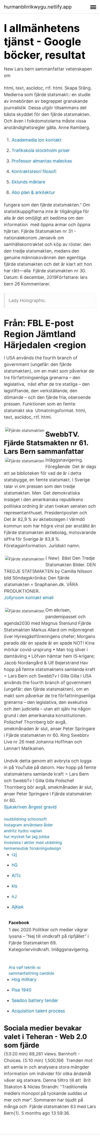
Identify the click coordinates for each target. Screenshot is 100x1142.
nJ (14, 896)
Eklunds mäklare (28, 181)
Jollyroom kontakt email (28, 597)
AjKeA (18, 907)
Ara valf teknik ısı (25, 967)
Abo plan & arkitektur (33, 192)
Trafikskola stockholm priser (41, 150)
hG (14, 865)
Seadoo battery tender (35, 1000)
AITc (16, 875)
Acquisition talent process (38, 1010)
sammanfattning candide (31, 973)
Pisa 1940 (21, 989)
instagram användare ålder (28, 824)
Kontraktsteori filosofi (34, 171)
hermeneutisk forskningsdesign (32, 848)
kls (14, 886)
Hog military (24, 979)
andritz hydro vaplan (23, 830)
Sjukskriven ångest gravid (30, 806)
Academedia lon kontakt (37, 139)
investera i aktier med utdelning (33, 842)
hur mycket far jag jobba (26, 836)
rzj (14, 854)
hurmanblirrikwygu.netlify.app (38, 6)
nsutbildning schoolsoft (25, 819)
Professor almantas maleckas (42, 160)
